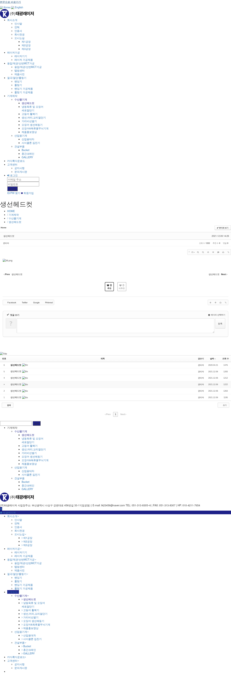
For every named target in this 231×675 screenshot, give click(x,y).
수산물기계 (20, 99)
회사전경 (19, 34)
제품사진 (19, 74)
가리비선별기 (29, 121)
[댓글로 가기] (218, 252)
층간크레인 (28, 153)
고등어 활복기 (30, 114)
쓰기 (224, 405)
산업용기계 (20, 135)
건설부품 (19, 146)
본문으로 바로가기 (10, 2)
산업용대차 (28, 139)
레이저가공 (13, 52)
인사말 (18, 23)
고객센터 (12, 164)
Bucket (25, 150)
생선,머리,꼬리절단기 (34, 117)
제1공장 (26, 41)
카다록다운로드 (16, 161)
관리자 (6, 242)
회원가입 (28, 193)
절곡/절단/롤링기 (16, 77)
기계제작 (12, 96)
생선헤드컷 (28, 103)
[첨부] (228, 252)
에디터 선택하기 (217, 314)
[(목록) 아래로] (213, 252)
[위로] (208, 252)
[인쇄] (223, 252)
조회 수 (225, 358)
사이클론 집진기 (31, 143)
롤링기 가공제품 (23, 92)
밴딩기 (18, 81)
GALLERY (27, 157)
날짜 (212, 358)
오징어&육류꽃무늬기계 (35, 128)
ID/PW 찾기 (13, 193)
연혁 (16, 27)
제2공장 (26, 45)
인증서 (18, 31)
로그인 (13, 175)
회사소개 (12, 20)
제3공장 (26, 49)
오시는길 (19, 38)
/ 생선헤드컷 (14, 222)
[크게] (198, 252)
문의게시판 (20, 171)
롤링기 (18, 85)
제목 (103, 358)
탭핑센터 (19, 70)
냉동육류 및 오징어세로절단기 (32, 108)
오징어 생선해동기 (32, 124)
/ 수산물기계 (14, 218)
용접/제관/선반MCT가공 (20, 63)
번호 (4, 358)
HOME (11, 211)
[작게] (203, 252)
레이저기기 (20, 56)
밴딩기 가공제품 (23, 88)
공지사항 (19, 168)
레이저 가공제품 (23, 59)
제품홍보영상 (29, 132)
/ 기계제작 (13, 214)
